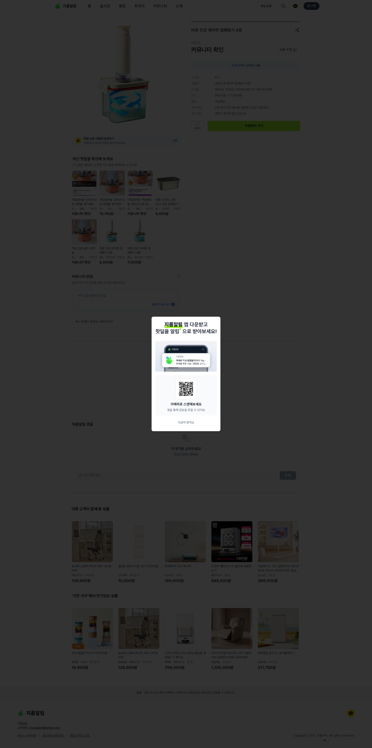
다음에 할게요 (186, 422)
